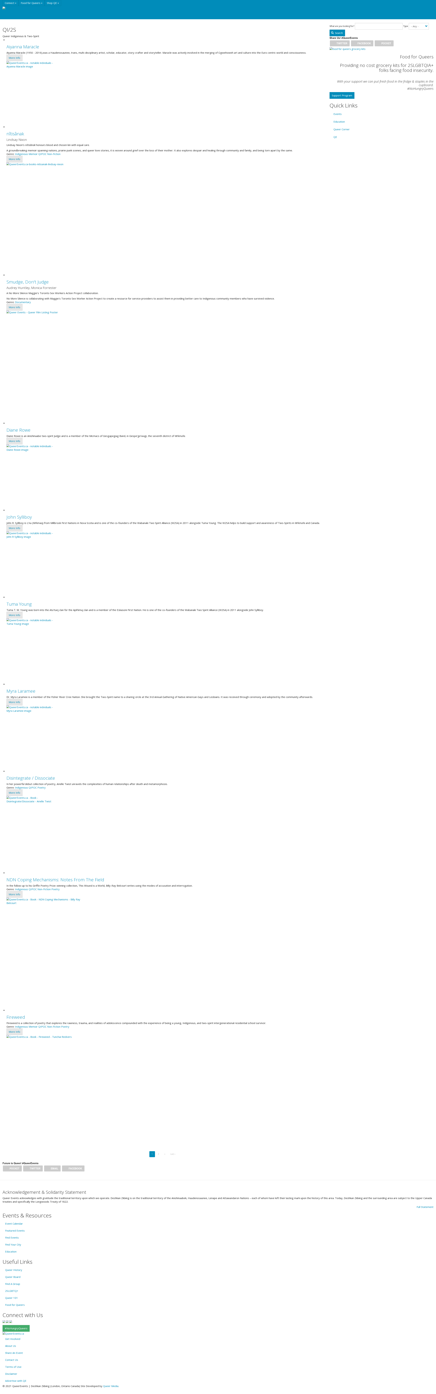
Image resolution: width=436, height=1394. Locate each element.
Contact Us (11, 1359)
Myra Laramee (20, 691)
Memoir (33, 154)
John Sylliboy (19, 517)
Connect (10, 3)
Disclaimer (11, 1373)
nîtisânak (15, 134)
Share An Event (14, 1352)
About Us (10, 1346)
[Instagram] (7, 1321)
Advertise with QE (15, 1380)
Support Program (342, 95)
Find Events (12, 1237)
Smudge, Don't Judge (27, 282)
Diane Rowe (18, 430)
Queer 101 (11, 1298)
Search (338, 33)
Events (20, 9)
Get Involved (12, 1339)
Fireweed (15, 1017)
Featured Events (15, 1230)
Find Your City (13, 1244)
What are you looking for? (342, 26)
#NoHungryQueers (16, 1328)
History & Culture (56, 9)
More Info (14, 57)
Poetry (41, 787)
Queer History (13, 1270)
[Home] (8, 8)
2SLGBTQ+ (11, 1291)
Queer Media (110, 1386)
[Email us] (10, 1321)
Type (405, 26)
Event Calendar (14, 1223)
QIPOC (42, 154)
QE (335, 137)
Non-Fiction (53, 154)
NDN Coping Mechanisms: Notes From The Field (55, 880)
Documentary (23, 302)
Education (36, 9)
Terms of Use (13, 1366)
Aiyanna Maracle (22, 47)
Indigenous (21, 154)
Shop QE (52, 3)
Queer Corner (341, 129)
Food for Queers (31, 3)
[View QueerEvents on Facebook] (4, 1321)
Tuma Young (19, 604)
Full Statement (425, 1207)
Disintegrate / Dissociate (30, 778)
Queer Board (12, 1277)
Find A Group (12, 1284)
